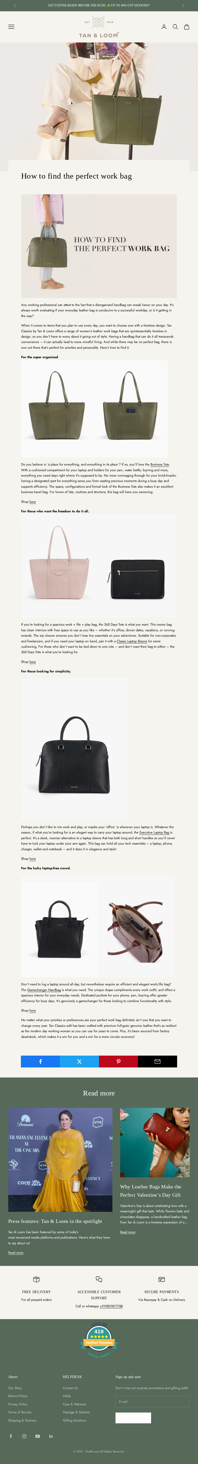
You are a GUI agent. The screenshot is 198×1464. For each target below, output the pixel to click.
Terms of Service (19, 1412)
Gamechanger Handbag (44, 989)
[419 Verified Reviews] (99, 1360)
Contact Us (70, 1388)
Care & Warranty (74, 1404)
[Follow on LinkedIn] (51, 1436)
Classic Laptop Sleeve (132, 641)
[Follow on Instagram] (24, 1436)
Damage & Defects (76, 1412)
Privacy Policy (17, 1404)
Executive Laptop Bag (154, 832)
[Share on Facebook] (40, 1061)
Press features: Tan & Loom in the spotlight (55, 1221)
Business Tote (160, 464)
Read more (15, 1252)
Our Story (15, 1388)
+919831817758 (111, 1306)
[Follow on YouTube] (37, 1436)
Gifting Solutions (74, 1420)
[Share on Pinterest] (118, 1061)
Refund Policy (18, 1395)
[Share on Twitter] (79, 1061)
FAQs (67, 1395)
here (32, 501)
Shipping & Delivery (22, 1420)
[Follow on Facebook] (10, 1436)
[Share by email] (157, 1061)
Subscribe (133, 1417)
